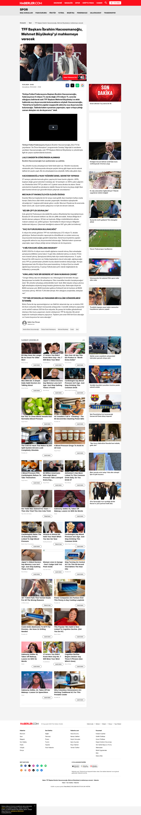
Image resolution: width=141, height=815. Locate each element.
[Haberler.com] (29, 724)
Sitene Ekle (99, 756)
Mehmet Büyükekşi (63, 329)
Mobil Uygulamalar (101, 750)
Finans (47, 739)
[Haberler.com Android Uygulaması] (85, 766)
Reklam (98, 724)
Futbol (72, 329)
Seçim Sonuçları (75, 739)
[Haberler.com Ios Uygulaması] (76, 766)
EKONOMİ (58, 3)
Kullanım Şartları (100, 733)
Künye (110, 724)
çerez (3, 808)
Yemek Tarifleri (74, 747)
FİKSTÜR (52, 13)
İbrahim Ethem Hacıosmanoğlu (31, 329)
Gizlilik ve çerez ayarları (57, 786)
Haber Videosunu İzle (70, 77)
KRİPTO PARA (88, 3)
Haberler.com (74, 730)
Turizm (47, 742)
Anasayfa (23, 23)
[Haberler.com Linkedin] (37, 766)
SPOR (77, 3)
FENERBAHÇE (82, 13)
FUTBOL (61, 13)
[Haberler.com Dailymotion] (41, 770)
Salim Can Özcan (34, 322)
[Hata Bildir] (67, 786)
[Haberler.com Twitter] (29, 766)
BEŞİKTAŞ (70, 13)
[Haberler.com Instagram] (33, 766)
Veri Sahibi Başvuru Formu (104, 745)
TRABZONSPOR (110, 13)
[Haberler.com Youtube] (29, 770)
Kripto (21, 745)
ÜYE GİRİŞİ (117, 3)
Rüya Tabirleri (74, 745)
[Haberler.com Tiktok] (33, 770)
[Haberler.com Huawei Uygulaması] (94, 766)
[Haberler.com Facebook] (25, 766)
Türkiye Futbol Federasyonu (48, 329)
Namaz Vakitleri (75, 736)
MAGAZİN (69, 3)
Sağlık (47, 733)
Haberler (22, 730)
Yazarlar (47, 745)
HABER (99, 3)
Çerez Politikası (100, 739)
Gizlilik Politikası (100, 736)
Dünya (22, 750)
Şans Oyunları (74, 742)
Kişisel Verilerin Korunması (104, 742)
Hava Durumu (74, 733)
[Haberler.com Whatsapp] (41, 766)
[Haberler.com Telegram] (37, 770)
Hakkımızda (90, 724)
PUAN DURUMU (41, 13)
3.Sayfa (22, 747)
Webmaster (99, 747)
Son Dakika (23, 742)
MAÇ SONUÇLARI (26, 13)
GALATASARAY (95, 13)
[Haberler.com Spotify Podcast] (45, 766)
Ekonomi (22, 733)
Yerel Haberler (49, 747)
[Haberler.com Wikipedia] (25, 770)
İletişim (104, 724)
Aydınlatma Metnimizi (17, 811)
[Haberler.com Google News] (21, 766)
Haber (64, 782)
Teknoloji (47, 736)
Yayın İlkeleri (117, 724)
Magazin (22, 739)
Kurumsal (99, 730)
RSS (97, 753)
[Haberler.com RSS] (21, 770)
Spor (30, 23)
